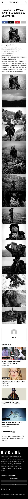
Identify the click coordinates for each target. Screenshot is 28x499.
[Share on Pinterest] (17, 22)
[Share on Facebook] (5, 22)
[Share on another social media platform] (23, 22)
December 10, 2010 (6, 19)
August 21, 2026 (5, 405)
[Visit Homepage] (14, 2)
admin (14, 337)
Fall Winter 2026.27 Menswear (10, 398)
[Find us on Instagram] (6, 489)
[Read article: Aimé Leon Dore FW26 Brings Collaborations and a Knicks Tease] (14, 394)
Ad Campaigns (6, 358)
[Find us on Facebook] (1, 489)
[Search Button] (25, 2)
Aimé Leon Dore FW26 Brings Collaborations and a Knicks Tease (11, 403)
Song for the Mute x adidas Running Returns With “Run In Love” (12, 362)
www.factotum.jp (11, 59)
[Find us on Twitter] (4, 489)
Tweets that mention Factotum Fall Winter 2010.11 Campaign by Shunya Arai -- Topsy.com (13, 438)
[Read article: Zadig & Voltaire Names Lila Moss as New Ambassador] (14, 374)
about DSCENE (8, 468)
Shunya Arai (13, 49)
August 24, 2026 (5, 365)
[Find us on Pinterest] (9, 489)
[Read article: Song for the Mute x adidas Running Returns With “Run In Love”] (14, 353)
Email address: (14, 478)
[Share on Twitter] (11, 22)
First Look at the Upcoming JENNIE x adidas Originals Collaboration (12, 423)
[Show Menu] (2, 2)
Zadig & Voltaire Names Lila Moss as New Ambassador (13, 382)
